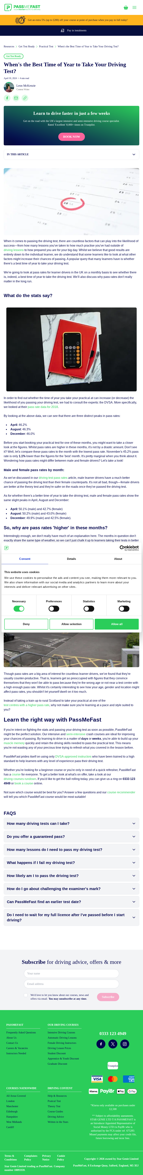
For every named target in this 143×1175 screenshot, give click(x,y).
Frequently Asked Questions (21, 1032)
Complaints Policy (30, 1158)
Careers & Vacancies (17, 1048)
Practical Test (46, 46)
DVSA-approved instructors (73, 756)
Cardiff (10, 1127)
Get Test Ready (27, 46)
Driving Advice (56, 1116)
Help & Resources (57, 1095)
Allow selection (71, 624)
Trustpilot (113, 1065)
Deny (26, 624)
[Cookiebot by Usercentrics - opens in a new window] (122, 548)
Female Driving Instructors (62, 1043)
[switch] (54, 609)
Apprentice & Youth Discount (63, 1058)
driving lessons (14, 250)
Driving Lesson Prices (59, 1048)
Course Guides (55, 1111)
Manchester (12, 1106)
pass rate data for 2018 (43, 407)
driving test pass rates (53, 477)
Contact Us (12, 1043)
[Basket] (125, 7)
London (10, 1101)
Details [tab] (71, 558)
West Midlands (14, 1122)
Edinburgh (12, 1111)
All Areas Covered (16, 1095)
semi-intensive (75, 734)
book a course (24, 783)
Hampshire (12, 1116)
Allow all (117, 624)
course (16, 774)
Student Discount (57, 1053)
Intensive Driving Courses (61, 1032)
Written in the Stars (58, 1122)
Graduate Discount (57, 1063)
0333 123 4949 (112, 1033)
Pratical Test (54, 1101)
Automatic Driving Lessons (62, 1037)
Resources (9, 46)
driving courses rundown (20, 778)
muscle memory (14, 743)
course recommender (121, 792)
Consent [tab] (24, 558)
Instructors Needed (16, 1053)
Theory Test (54, 1106)
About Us (11, 1037)
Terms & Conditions (10, 1158)
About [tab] (118, 558)
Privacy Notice (46, 1158)
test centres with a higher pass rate (26, 705)
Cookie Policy (61, 1158)
